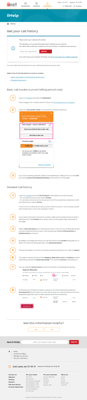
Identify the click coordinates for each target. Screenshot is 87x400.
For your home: (31, 374)
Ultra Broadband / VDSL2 (32, 387)
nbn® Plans (29, 377)
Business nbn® (48, 385)
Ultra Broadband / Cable (32, 383)
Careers (63, 381)
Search (74, 342)
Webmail (68, 6)
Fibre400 (46, 383)
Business (36, 6)
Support (11, 382)
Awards (63, 377)
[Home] (11, 4)
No (52, 329)
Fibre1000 (46, 381)
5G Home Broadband (31, 389)
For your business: (50, 374)
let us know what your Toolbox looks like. (64, 57)
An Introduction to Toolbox (64, 102)
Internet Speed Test (15, 387)
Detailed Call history (19, 80)
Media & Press (65, 383)
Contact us (12, 374)
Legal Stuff (64, 385)
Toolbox (79, 6)
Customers (47, 6)
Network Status (14, 384)
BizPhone (46, 379)
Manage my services (21, 356)
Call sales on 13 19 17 (24, 367)
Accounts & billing (20, 354)
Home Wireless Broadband (33, 381)
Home (16, 351)
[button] (43, 24)
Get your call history (20, 358)
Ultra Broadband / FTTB (32, 385)
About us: (64, 374)
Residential (25, 6)
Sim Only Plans (30, 391)
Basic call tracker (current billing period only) (28, 77)
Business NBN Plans (49, 377)
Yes (35, 329)
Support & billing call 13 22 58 (48, 366)
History (63, 379)
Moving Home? (30, 379)
